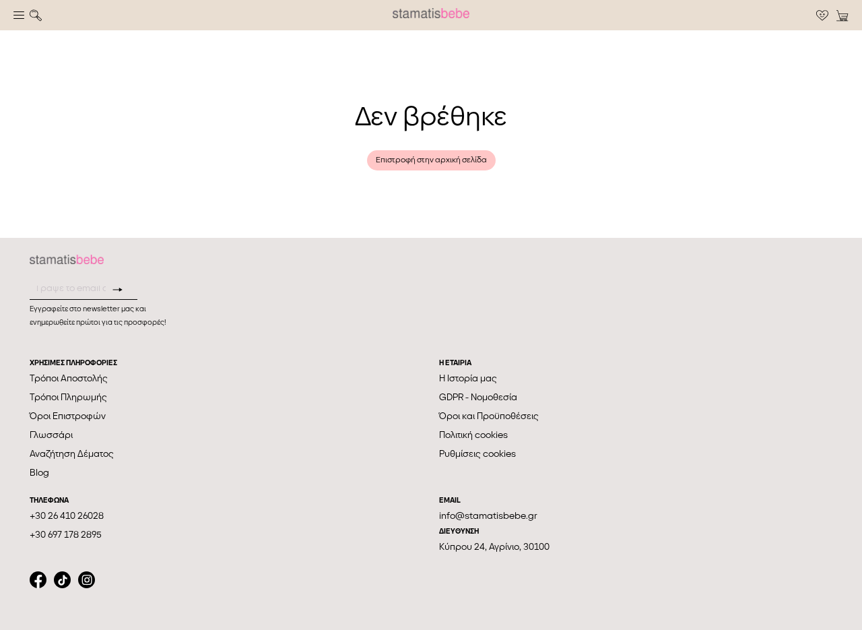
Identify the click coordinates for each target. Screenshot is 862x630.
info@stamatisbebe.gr (488, 516)
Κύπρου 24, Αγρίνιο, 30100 (494, 547)
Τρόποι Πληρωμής (68, 397)
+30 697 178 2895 (66, 534)
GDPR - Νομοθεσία (478, 397)
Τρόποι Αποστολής (69, 378)
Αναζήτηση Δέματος (72, 454)
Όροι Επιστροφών (68, 416)
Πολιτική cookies (473, 435)
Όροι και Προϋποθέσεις (489, 416)
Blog (39, 472)
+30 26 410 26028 (67, 516)
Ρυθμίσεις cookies (477, 454)
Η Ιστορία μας (468, 378)
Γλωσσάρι (51, 435)
